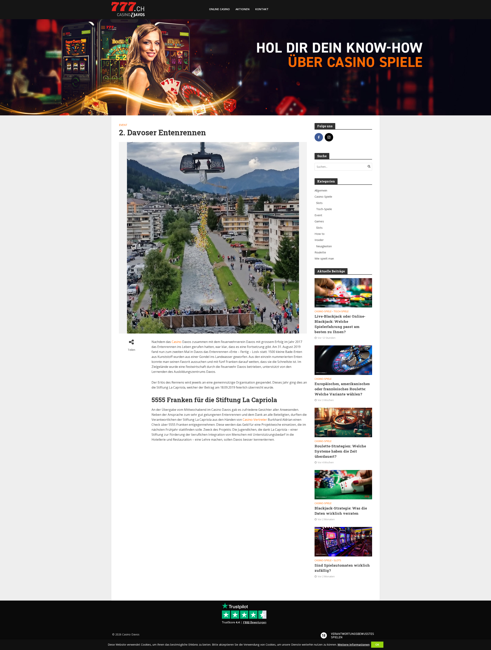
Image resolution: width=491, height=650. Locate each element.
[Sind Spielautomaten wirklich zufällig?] (343, 541)
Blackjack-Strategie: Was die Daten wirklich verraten (341, 511)
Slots (337, 560)
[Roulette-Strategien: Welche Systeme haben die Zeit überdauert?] (343, 422)
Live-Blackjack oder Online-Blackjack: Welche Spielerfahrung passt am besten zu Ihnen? (340, 324)
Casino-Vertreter (255, 419)
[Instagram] (329, 137)
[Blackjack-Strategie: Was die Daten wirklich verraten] (343, 484)
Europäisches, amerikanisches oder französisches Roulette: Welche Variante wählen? (342, 388)
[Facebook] (319, 137)
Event (123, 125)
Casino (176, 342)
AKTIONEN (243, 9)
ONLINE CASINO (219, 9)
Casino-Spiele (323, 311)
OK (377, 644)
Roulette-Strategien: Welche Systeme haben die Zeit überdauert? (340, 451)
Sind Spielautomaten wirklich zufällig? (342, 568)
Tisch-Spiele (341, 311)
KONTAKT (262, 9)
